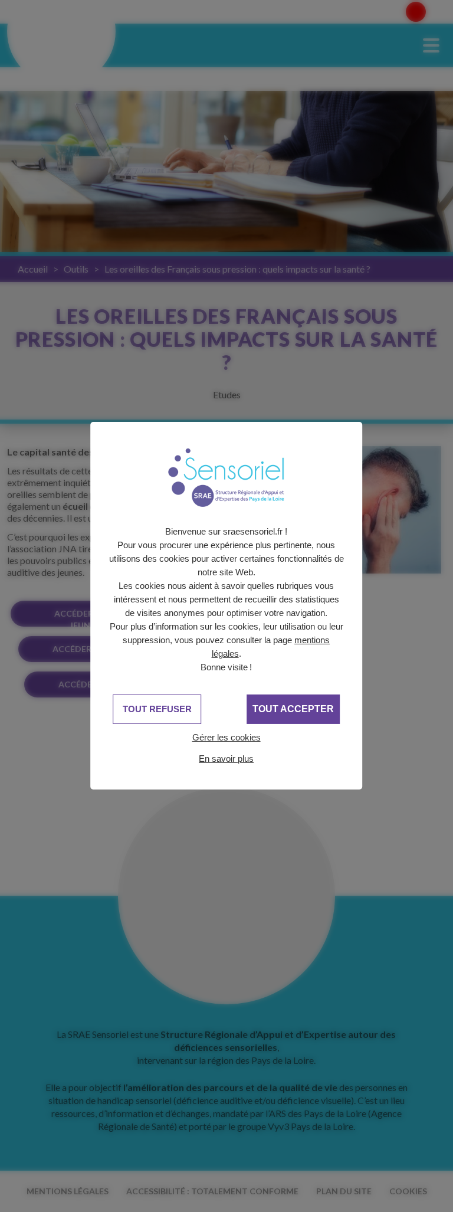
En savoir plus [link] (226, 759)
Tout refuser (157, 709)
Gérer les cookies (226, 737)
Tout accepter (293, 709)
